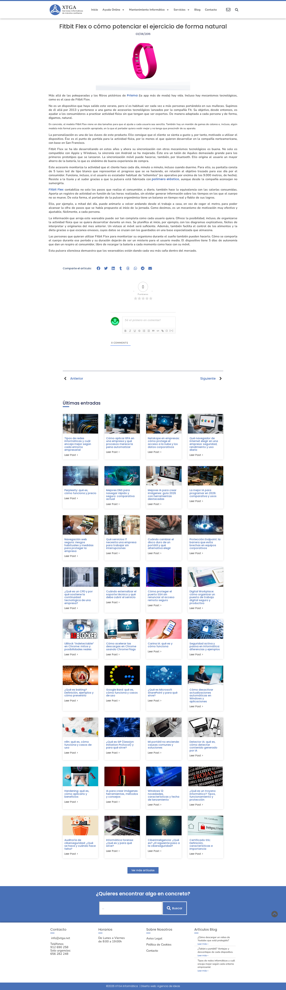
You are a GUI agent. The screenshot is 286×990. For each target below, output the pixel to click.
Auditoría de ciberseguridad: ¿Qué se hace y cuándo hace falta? (80, 844)
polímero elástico (165, 179)
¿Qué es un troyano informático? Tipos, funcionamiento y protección (203, 795)
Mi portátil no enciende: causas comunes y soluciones (163, 744)
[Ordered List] (144, 331)
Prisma (132, 95)
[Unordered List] (148, 331)
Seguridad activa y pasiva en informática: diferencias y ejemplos (205, 646)
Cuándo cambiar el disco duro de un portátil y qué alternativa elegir (161, 543)
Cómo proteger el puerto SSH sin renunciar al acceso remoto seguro (161, 596)
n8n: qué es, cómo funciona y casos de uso (78, 744)
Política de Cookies (158, 944)
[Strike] (139, 331)
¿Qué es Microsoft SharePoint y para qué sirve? (162, 692)
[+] (171, 330)
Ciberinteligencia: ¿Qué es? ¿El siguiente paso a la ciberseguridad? (164, 843)
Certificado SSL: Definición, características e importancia (201, 844)
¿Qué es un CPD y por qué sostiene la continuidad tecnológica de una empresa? (78, 597)
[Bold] (125, 331)
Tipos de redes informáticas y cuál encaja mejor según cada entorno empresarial (77, 444)
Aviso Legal (154, 938)
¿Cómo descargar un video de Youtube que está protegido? (214, 939)
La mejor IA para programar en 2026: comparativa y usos (203, 493)
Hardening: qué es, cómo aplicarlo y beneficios (76, 794)
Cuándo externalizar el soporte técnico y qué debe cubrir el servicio (121, 594)
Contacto (211, 10)
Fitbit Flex (56, 189)
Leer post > (71, 455)
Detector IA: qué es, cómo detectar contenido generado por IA (203, 746)
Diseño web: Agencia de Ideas (160, 986)
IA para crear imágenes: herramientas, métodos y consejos (122, 794)
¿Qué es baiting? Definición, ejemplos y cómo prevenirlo (79, 692)
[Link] (162, 331)
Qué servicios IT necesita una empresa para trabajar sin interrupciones (121, 543)
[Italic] (130, 331)
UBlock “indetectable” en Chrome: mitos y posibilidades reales (79, 646)
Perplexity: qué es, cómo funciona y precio (80, 491)
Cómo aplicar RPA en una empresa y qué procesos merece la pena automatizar (120, 442)
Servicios (179, 10)
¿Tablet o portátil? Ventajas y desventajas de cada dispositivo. (215, 950)
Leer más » (203, 944)
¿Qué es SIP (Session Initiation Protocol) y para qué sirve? (120, 744)
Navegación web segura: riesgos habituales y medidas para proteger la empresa (79, 545)
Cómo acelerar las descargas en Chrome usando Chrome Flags (121, 646)
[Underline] (134, 331)
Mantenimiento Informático (147, 10)
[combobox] (130, 908)
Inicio (94, 10)
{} (167, 330)
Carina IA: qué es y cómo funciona (160, 645)
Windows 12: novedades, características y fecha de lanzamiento (163, 795)
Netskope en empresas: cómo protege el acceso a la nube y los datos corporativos (164, 442)
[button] (236, 9)
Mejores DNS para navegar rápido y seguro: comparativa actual (120, 494)
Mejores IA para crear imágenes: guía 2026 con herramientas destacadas (162, 494)
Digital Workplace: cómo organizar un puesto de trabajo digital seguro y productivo (202, 597)
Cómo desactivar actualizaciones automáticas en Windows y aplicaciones (201, 695)
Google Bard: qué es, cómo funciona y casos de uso (122, 692)
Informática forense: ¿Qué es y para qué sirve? (120, 843)
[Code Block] (158, 331)
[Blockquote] (153, 331)
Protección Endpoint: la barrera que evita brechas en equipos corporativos (205, 543)
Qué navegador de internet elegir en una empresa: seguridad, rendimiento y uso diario (204, 444)
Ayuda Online (111, 10)
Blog (197, 10)
